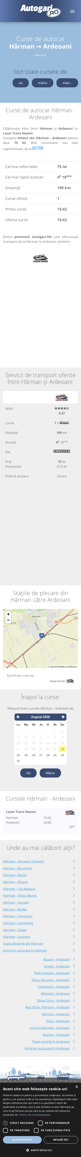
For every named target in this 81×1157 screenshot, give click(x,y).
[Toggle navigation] (72, 11)
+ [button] (8, 614)
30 (62, 755)
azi (21, 83)
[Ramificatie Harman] (42, 636)
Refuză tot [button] (60, 1139)
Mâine (50, 773)
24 (18, 755)
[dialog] (40, 1120)
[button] (40, 1150)
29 (54, 755)
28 (48, 755)
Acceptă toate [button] (22, 1139)
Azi (28, 773)
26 (33, 755)
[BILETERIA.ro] (37, 148)
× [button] (76, 1086)
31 (18, 761)
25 (26, 755)
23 (62, 749)
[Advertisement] (40, 313)
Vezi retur (40, 55)
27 (40, 755)
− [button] (8, 620)
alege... (67, 83)
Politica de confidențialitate (35, 1114)
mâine (42, 83)
